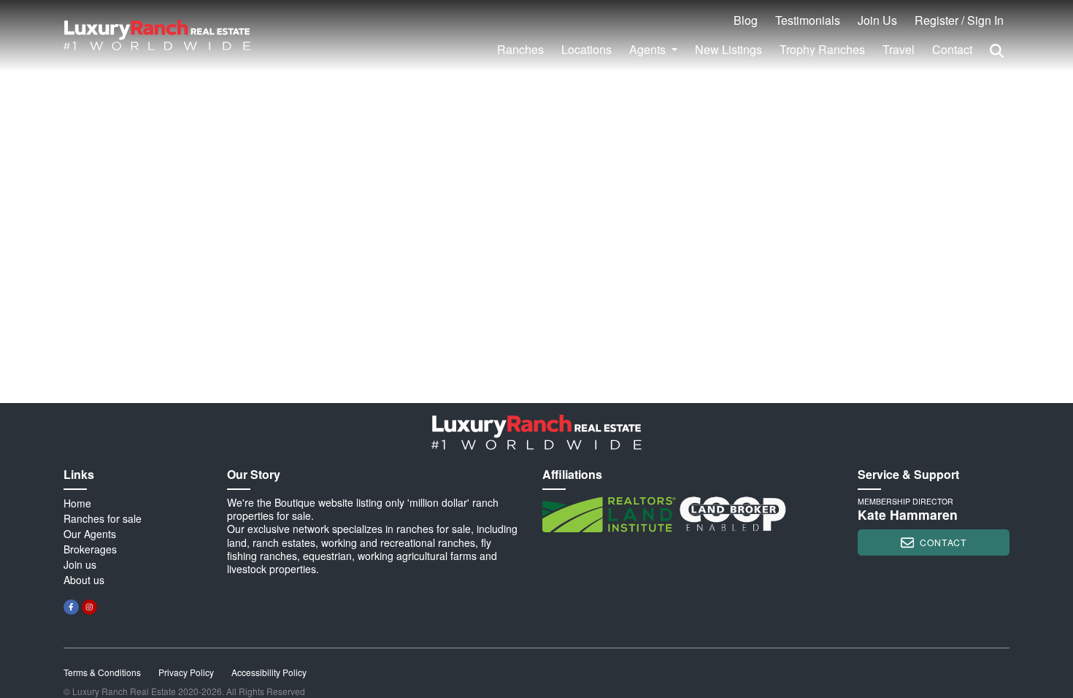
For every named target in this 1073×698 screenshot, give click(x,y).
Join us (80, 564)
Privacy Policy (186, 672)
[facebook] (71, 607)
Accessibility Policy (269, 672)
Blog (746, 20)
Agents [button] (649, 49)
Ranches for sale (103, 518)
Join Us (877, 20)
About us (84, 579)
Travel (898, 49)
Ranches (520, 49)
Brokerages (90, 549)
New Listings (728, 49)
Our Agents (90, 533)
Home (77, 503)
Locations (586, 49)
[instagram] (89, 607)
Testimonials (807, 20)
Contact (952, 49)
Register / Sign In (959, 20)
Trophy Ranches (822, 49)
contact (943, 542)
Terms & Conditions (102, 672)
